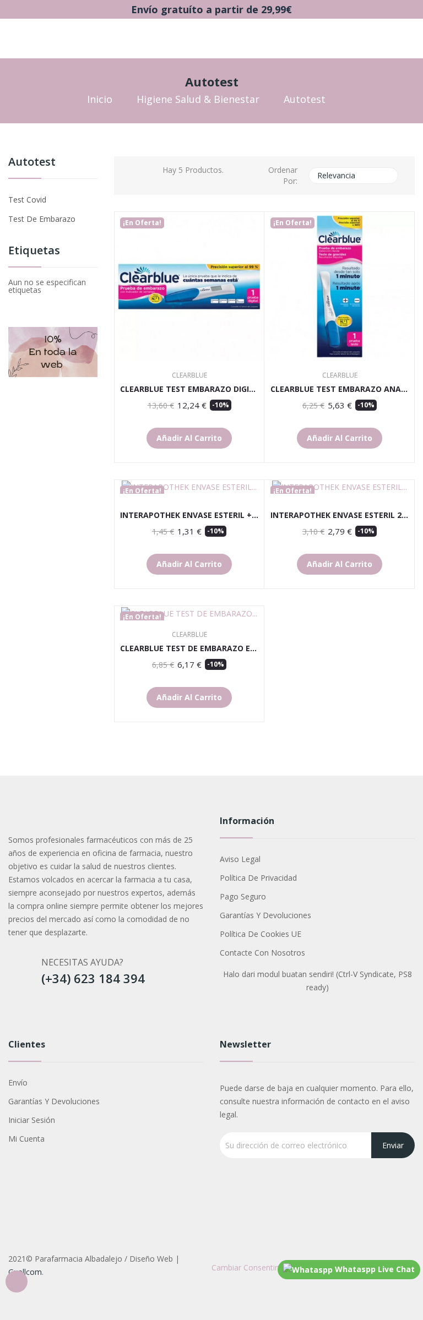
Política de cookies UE (260, 934)
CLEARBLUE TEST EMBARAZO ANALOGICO (339, 389)
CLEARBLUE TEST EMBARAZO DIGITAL (189, 389)
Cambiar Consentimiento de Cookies (277, 1267)
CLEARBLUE (189, 375)
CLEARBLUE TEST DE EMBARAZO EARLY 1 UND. (189, 648)
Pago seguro (243, 896)
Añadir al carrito (189, 438)
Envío (18, 1082)
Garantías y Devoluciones (265, 915)
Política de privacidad (258, 877)
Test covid (27, 199)
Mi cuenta (26, 1138)
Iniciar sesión (31, 1120)
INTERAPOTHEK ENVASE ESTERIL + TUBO (189, 515)
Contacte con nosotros (262, 952)
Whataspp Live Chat (374, 1269)
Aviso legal (240, 859)
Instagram (43, 1014)
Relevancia (352, 175)
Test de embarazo (41, 219)
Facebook (18, 1014)
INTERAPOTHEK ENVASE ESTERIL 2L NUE (339, 515)
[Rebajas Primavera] (52, 351)
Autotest (32, 162)
